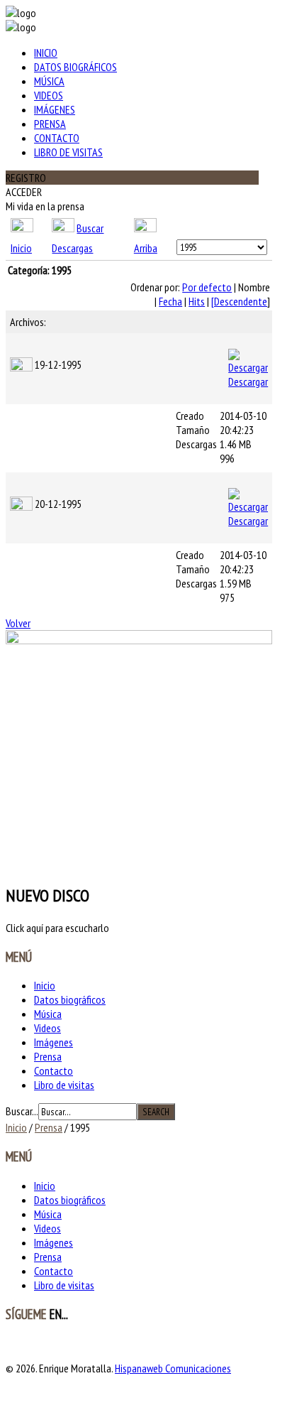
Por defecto (207, 287)
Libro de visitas (68, 152)
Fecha (170, 301)
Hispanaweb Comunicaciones (173, 1368)
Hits (197, 301)
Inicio (45, 52)
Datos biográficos (75, 67)
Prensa (50, 123)
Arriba (145, 248)
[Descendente (239, 301)
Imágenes (54, 109)
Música (49, 81)
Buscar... (22, 1111)
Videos (48, 95)
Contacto (56, 138)
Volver (18, 623)
